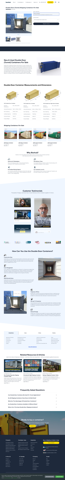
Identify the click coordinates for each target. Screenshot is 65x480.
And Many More (54, 343)
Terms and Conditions (7, 477)
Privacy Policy (15, 477)
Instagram (47, 463)
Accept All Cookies (59, 476)
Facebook (47, 460)
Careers (34, 460)
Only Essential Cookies (49, 476)
